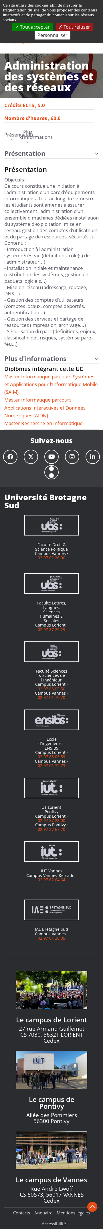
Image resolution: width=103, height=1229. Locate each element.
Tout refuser (76, 27)
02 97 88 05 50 (51, 689)
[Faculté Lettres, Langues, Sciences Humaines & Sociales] (51, 583)
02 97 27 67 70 (51, 829)
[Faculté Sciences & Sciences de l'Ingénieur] (51, 651)
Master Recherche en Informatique (43, 423)
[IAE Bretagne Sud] (51, 910)
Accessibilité (54, 1223)
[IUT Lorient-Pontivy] (51, 788)
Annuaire (43, 1213)
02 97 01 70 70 (51, 697)
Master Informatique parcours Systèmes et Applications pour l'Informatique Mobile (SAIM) (51, 384)
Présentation (12, 135)
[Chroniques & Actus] (51, 472)
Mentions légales (73, 1213)
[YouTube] (51, 457)
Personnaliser (52, 35)
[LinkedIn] (93, 457)
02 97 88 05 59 (51, 756)
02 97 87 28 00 (51, 820)
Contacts (21, 1213)
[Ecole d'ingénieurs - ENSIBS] (51, 720)
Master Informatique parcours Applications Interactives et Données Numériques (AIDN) (45, 407)
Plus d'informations (28, 135)
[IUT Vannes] (51, 851)
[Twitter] (31, 457)
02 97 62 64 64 (51, 880)
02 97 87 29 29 (51, 629)
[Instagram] (72, 457)
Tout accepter (34, 27)
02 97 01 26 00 (51, 558)
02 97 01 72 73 (51, 765)
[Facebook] (10, 457)
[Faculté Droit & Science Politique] (51, 525)
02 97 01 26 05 (51, 938)
